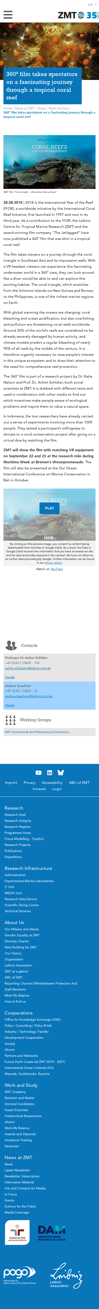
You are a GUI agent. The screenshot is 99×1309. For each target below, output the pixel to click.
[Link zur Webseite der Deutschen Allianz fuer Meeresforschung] (67, 1233)
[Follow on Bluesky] (60, 773)
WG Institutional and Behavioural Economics (37, 732)
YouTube (57, 569)
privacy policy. (53, 562)
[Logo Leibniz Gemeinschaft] (67, 1275)
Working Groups (35, 720)
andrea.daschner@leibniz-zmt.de (28, 696)
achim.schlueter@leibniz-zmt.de (28, 668)
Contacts (29, 645)
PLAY (49, 508)
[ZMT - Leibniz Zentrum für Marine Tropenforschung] (77, 14)
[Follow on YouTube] (38, 773)
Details (10, 677)
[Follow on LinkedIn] (49, 773)
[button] (92, 5)
